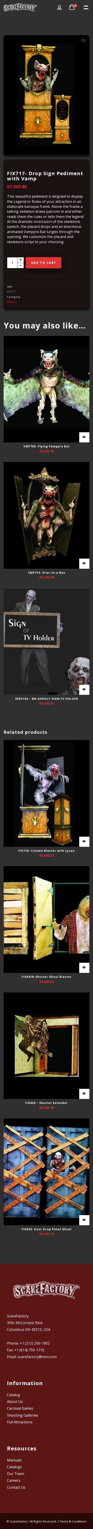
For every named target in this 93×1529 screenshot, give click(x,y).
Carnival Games (20, 1408)
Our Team (15, 1473)
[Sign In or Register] (59, 7)
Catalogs (14, 1466)
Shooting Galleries (22, 1415)
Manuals (14, 1460)
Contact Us (16, 1487)
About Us (15, 1401)
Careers (13, 1480)
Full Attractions (20, 1422)
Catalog (13, 1394)
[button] (83, 40)
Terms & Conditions (73, 1521)
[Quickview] (84, 437)
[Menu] (86, 7)
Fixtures (12, 302)
